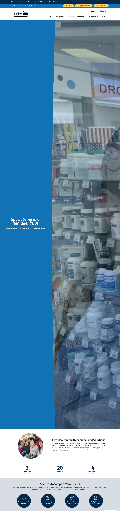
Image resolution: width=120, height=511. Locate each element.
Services (71, 16)
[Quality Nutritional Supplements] (96, 498)
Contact (103, 16)
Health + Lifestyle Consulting (48, 502)
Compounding (60, 16)
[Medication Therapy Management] (72, 498)
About (51, 16)
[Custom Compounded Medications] (24, 498)
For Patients (81, 16)
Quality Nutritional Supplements (96, 502)
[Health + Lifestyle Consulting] (48, 498)
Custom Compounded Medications (24, 502)
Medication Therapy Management (72, 502)
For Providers (93, 16)
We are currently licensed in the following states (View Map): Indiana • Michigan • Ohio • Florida (39, 2)
